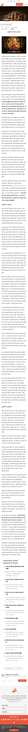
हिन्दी (19, 1)
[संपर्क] (15, 1)
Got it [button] (14, 730)
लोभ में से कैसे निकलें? (10, 629)
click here (14, 727)
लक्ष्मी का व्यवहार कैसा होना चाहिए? (13, 653)
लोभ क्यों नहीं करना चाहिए (11, 618)
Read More (15, 575)
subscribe (22, 680)
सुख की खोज (19, 4)
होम (2, 27)
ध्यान (19, 427)
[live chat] (11, 1)
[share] (8, 1)
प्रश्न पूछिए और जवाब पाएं (13, 701)
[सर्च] (24, 4)
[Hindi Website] (2, 4)
